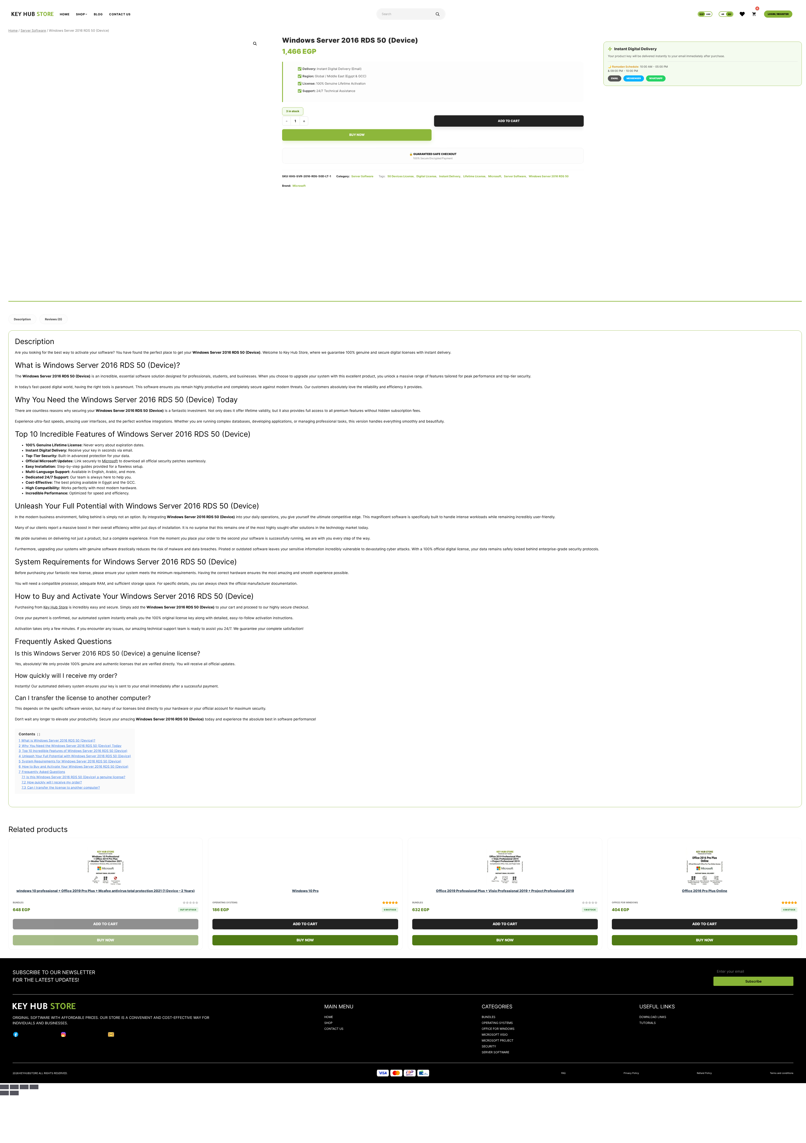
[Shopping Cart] (754, 14)
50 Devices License (400, 176)
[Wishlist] (740, 14)
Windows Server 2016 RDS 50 (549, 176)
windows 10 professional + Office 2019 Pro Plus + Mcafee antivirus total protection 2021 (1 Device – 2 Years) (105, 891)
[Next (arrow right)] (14, 1093)
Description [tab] (22, 319)
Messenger (634, 78)
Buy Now (357, 135)
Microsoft (494, 176)
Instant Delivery (450, 176)
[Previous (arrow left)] (4, 1093)
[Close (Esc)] (34, 1087)
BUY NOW (119, 942)
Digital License (426, 176)
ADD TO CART (119, 925)
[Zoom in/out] (4, 1087)
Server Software (33, 31)
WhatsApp (655, 78)
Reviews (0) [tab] (53, 319)
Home (13, 31)
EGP (702, 14)
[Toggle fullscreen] (14, 1087)
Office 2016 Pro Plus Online (704, 891)
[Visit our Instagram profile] (63, 1035)
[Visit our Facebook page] (16, 1035)
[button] (255, 43)
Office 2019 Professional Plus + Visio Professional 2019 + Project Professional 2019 (505, 891)
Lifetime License (474, 176)
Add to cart (509, 121)
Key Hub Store (55, 607)
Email (614, 78)
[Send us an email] (111, 1035)
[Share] (24, 1087)
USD (708, 14)
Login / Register (778, 14)
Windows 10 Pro (305, 891)
